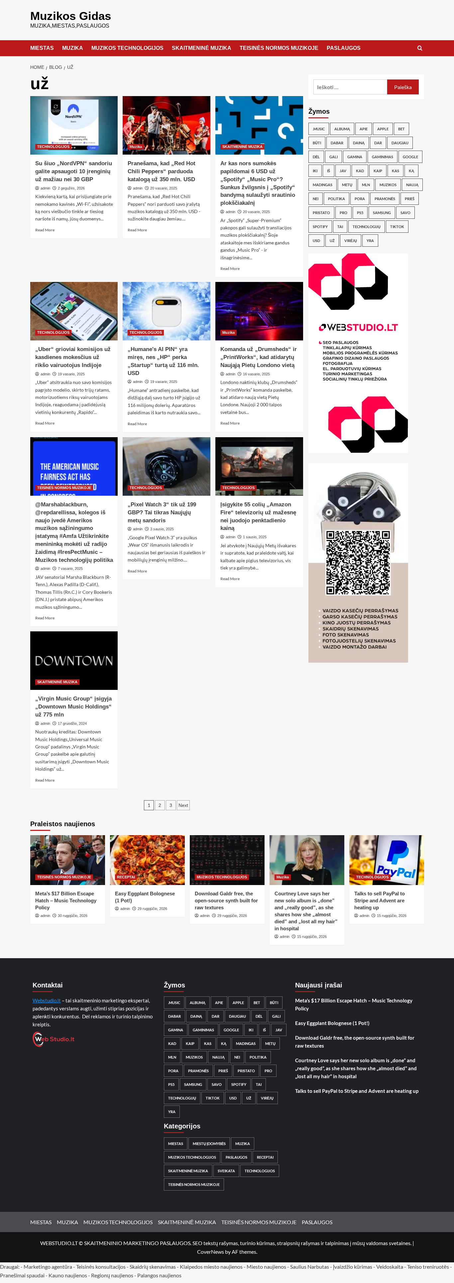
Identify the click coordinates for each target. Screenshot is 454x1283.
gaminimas (382, 157)
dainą (359, 143)
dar (378, 143)
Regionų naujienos (112, 1275)
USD (316, 240)
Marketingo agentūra (48, 1266)
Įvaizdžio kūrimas (352, 1266)
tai (340, 226)
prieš (409, 198)
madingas (322, 185)
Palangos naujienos (159, 1275)
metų (347, 185)
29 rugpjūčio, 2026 (152, 909)
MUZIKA (72, 48)
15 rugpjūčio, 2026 (312, 937)
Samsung (382, 212)
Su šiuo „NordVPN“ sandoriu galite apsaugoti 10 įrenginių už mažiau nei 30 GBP (73, 171)
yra (370, 240)
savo (405, 212)
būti (317, 143)
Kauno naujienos (68, 1275)
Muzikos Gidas (70, 15)
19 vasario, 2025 (71, 374)
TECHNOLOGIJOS (53, 147)
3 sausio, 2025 (162, 529)
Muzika (136, 147)
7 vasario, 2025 (70, 569)
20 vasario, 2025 (163, 188)
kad (360, 171)
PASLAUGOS (344, 48)
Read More (45, 229)
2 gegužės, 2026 (71, 188)
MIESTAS (42, 48)
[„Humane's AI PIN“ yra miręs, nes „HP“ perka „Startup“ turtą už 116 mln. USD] (166, 311)
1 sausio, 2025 (255, 537)
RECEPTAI (126, 877)
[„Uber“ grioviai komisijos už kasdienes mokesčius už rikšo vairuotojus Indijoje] (74, 311)
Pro (343, 212)
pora (360, 198)
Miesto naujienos (266, 1266)
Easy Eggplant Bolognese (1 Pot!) (332, 1023)
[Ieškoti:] (350, 86)
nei (315, 198)
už (332, 240)
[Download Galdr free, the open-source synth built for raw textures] (227, 860)
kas (395, 171)
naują (412, 185)
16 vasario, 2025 (256, 374)
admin (45, 188)
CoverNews (210, 1251)
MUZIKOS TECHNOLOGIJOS (127, 48)
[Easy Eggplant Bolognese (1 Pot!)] (147, 860)
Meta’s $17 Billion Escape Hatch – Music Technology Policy (65, 900)
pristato (321, 212)
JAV (343, 171)
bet (401, 129)
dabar (337, 143)
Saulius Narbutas (309, 1266)
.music (319, 129)
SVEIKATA (226, 1171)
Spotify (320, 226)
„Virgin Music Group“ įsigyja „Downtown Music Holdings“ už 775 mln (73, 707)
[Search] (420, 48)
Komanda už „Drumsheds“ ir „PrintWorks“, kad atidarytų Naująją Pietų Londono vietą (258, 357)
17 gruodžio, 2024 (72, 723)
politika (336, 198)
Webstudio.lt (47, 1000)
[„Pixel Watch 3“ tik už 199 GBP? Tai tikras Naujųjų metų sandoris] (166, 466)
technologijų (367, 226)
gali (333, 157)
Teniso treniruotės (428, 1266)
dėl (316, 157)
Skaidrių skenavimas (153, 1266)
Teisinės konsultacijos (101, 1266)
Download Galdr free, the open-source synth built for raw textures (226, 900)
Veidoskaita (389, 1266)
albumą (342, 129)
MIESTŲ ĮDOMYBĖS (209, 1143)
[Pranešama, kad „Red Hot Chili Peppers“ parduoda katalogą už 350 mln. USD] (166, 125)
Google (410, 157)
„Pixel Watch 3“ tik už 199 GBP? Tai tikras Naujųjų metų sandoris (162, 512)
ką (411, 171)
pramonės (385, 198)
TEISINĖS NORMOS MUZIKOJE (279, 48)
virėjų (350, 240)
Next (183, 805)
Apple (383, 129)
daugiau (400, 143)
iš (328, 171)
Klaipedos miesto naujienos (211, 1266)
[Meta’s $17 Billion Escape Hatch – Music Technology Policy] (67, 860)
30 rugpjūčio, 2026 (72, 916)
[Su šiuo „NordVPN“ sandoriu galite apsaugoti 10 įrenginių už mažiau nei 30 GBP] (74, 125)
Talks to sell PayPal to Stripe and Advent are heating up (379, 900)
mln (366, 185)
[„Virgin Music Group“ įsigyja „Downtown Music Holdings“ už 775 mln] (74, 660)
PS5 (360, 212)
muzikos (388, 185)
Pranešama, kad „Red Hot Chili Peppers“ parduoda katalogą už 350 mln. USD (161, 171)
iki (315, 171)
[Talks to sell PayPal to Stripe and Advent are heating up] (386, 860)
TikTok (397, 226)
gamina (354, 157)
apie (364, 129)
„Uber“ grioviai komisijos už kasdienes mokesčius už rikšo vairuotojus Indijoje (73, 357)
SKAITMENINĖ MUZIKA (201, 48)
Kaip (378, 171)
